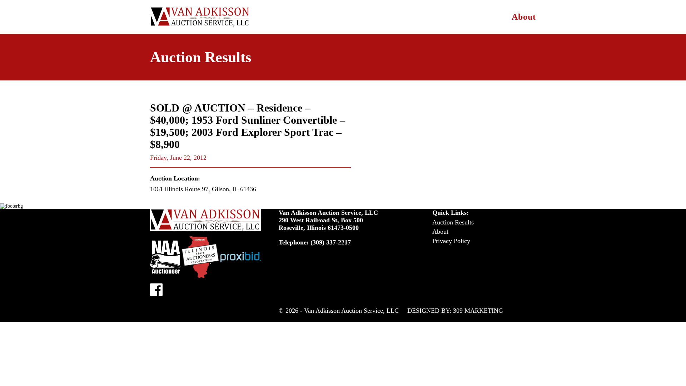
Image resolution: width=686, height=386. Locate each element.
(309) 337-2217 (330, 242)
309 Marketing (478, 310)
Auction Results (453, 222)
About (524, 16)
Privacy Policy (451, 240)
